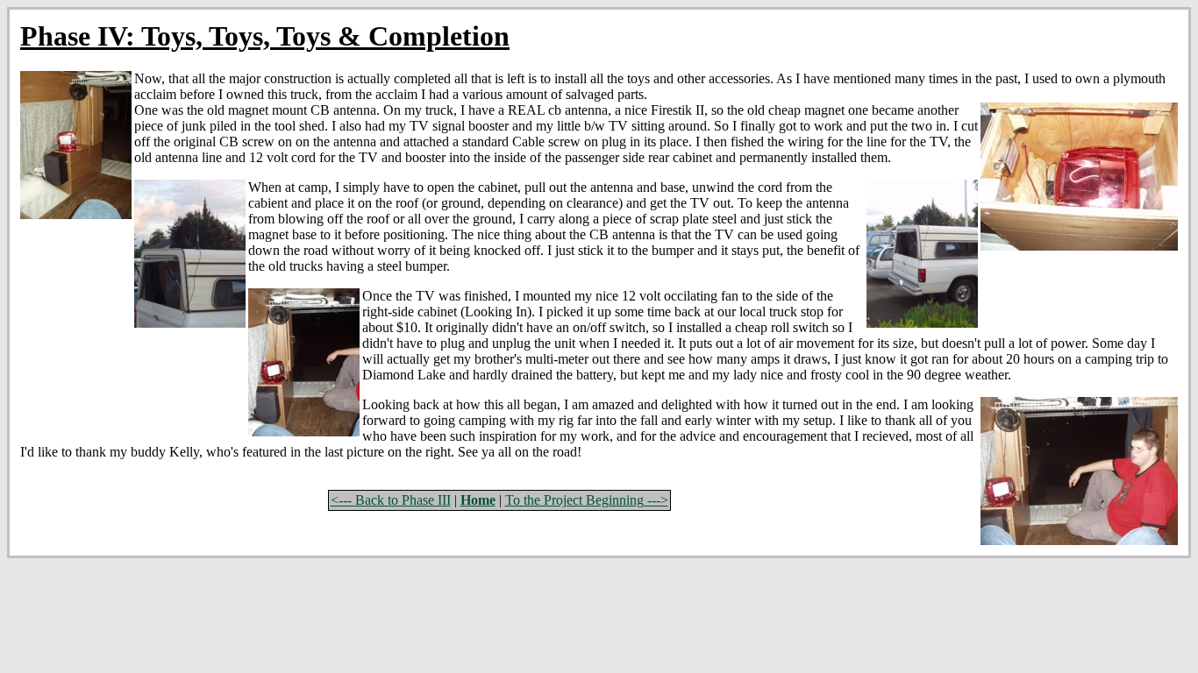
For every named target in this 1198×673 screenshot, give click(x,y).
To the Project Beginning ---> (586, 499)
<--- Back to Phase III (391, 499)
